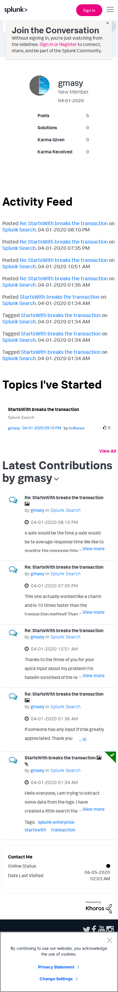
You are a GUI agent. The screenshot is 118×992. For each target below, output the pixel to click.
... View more (92, 548)
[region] (59, 962)
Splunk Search (19, 229)
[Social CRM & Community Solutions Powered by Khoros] (99, 907)
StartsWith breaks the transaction (59, 297)
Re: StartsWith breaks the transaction (64, 223)
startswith (35, 830)
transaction (63, 830)
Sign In (89, 10)
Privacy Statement (56, 966)
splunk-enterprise (56, 822)
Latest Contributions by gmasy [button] (57, 471)
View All (107, 451)
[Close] (109, 940)
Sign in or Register (58, 44)
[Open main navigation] (110, 9)
